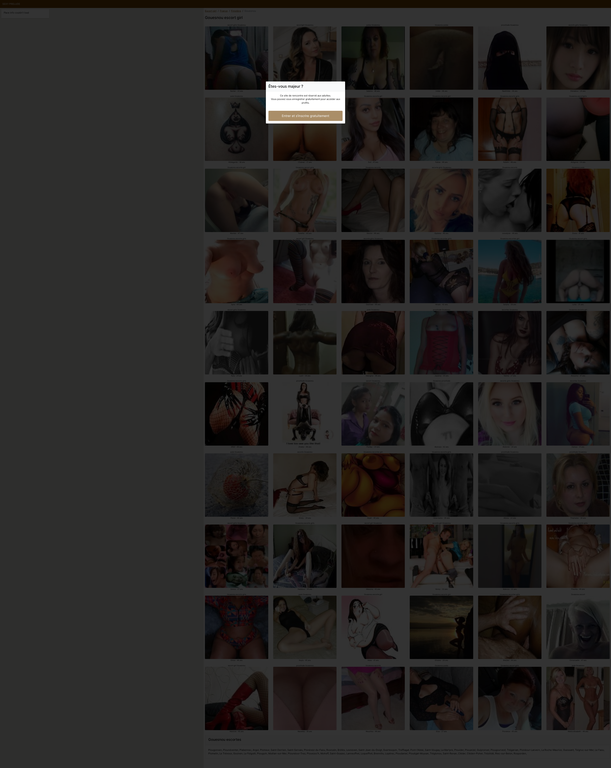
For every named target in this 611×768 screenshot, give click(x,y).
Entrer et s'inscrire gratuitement (305, 116)
